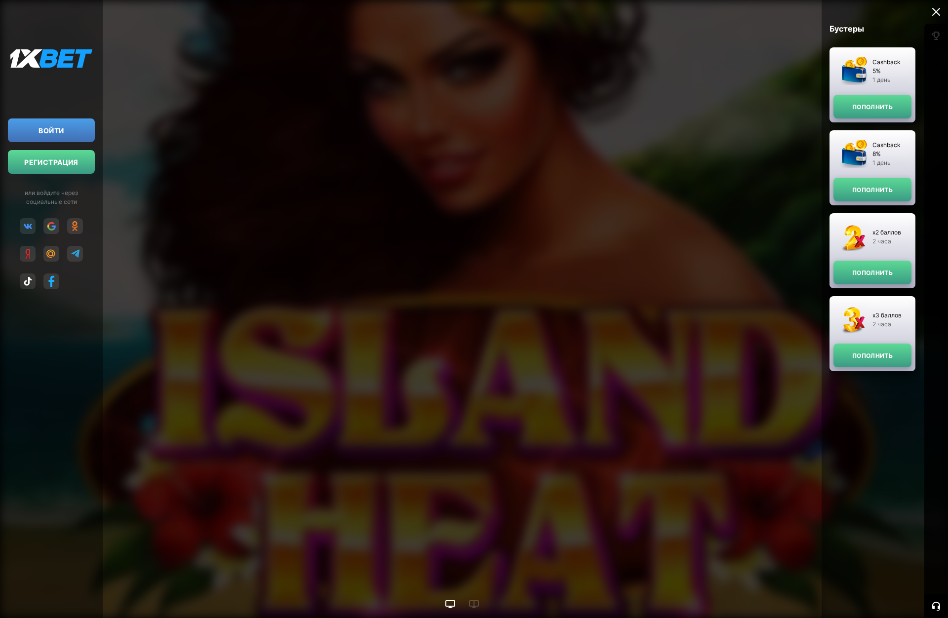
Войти (51, 130)
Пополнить (872, 107)
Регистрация (51, 162)
